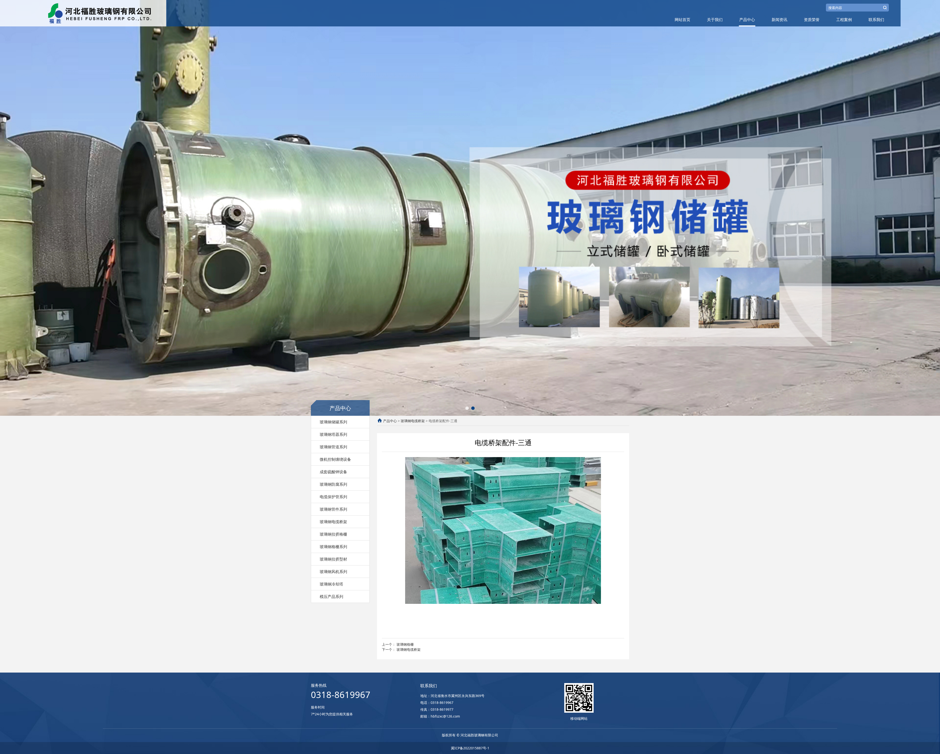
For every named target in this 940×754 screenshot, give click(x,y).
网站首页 (682, 19)
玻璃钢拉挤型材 (333, 559)
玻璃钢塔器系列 (333, 434)
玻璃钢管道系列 (333, 447)
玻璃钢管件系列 (333, 509)
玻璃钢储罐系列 (333, 422)
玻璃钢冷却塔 (331, 584)
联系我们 (876, 19)
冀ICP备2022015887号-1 (470, 748)
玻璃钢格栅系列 (333, 546)
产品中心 (747, 19)
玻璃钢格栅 (405, 644)
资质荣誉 (812, 19)
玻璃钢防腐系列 (333, 484)
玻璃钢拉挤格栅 (333, 534)
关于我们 (715, 19)
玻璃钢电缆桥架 (333, 521)
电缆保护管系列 (333, 496)
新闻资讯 (779, 19)
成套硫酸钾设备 (333, 471)
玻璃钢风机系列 (333, 571)
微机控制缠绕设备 (335, 459)
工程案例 (844, 19)
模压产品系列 (331, 596)
